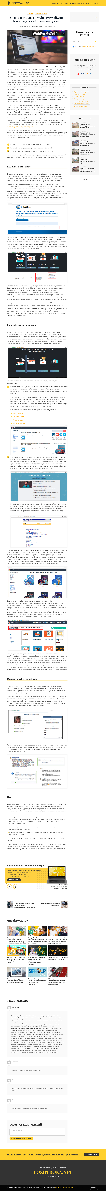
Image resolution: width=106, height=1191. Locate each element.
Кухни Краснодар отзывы (82, 103)
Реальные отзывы (41, 13)
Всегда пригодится (80, 99)
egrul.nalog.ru (17, 200)
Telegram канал (18, 417)
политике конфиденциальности (64, 1187)
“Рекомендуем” (12, 127)
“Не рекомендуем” (26, 127)
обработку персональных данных (84, 47)
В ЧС (82, 3)
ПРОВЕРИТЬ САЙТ (75, 3)
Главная (30, 13)
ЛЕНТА (54, 3)
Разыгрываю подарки (81, 101)
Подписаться (91, 1154)
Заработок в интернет (81, 92)
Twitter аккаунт (18, 420)
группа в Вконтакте (19, 423)
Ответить (64, 1058)
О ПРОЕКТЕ (60, 3)
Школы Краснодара (80, 106)
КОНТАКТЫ (88, 3)
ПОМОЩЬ (95, 3)
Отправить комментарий (21, 1138)
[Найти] (95, 16)
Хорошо (94, 1188)
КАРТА (66, 3)
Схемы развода (79, 96)
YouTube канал (18, 413)
